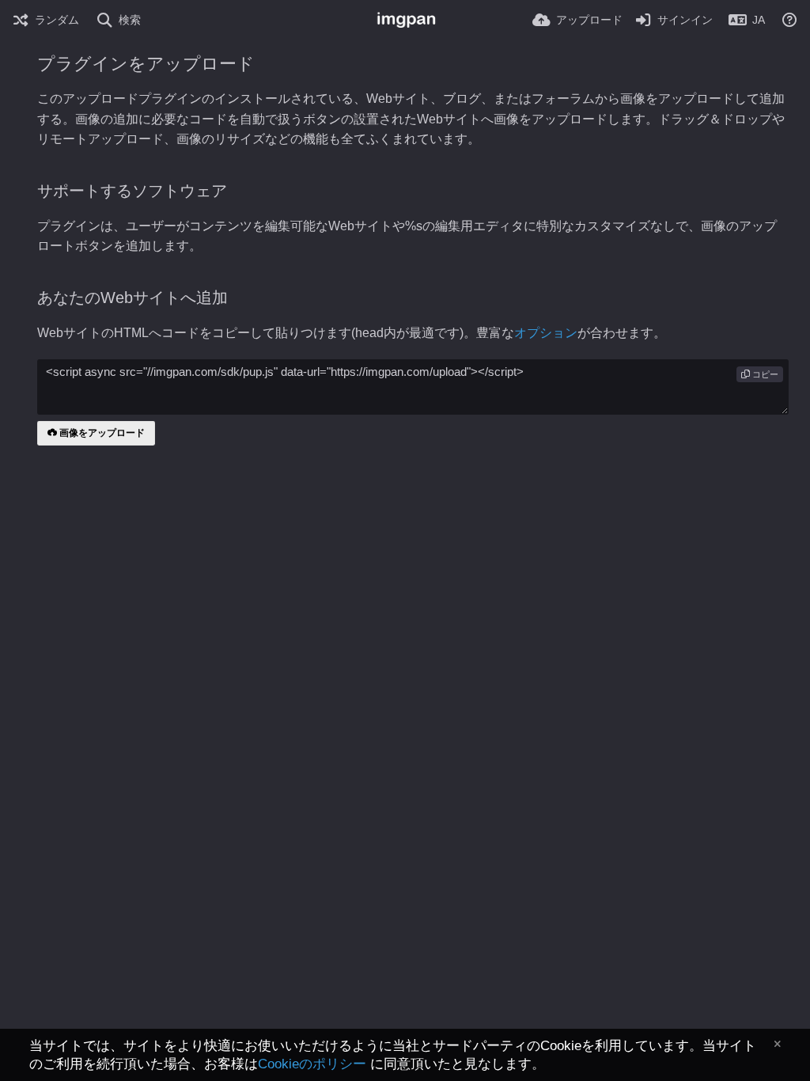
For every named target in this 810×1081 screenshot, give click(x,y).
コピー (764, 374)
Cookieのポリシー (312, 1064)
